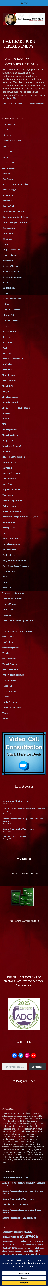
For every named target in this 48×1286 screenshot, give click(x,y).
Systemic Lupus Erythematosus (17, 631)
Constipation (8, 233)
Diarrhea (6, 282)
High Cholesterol (10, 402)
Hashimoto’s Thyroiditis (13, 359)
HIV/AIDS (6, 419)
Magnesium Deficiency (13, 490)
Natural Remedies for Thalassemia (18, 829)
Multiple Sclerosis (10, 506)
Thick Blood (7, 642)
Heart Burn (7, 370)
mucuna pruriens (25, 1254)
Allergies (6, 135)
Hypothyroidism (10, 430)
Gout (4, 348)
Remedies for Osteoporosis (15, 836)
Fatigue (5, 304)
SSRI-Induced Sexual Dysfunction (17, 620)
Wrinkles (6, 719)
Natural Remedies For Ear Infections (19, 1218)
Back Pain (6, 173)
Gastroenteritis (9, 332)
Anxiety (5, 146)
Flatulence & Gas (10, 321)
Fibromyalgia (8, 315)
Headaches (7, 364)
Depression (7, 261)
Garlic (5, 1248)
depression (28, 1245)
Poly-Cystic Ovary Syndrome (15, 566)
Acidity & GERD (9, 124)
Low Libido (7, 484)
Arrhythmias (8, 152)
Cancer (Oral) (8, 206)
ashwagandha (10, 1236)
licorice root (34, 1251)
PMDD (5, 577)
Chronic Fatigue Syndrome (14, 222)
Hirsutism (7, 413)
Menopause (7, 495)
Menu (25, 3)
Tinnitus (6, 653)
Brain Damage (9, 190)
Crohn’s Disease (9, 255)
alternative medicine (12, 1232)
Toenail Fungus (9, 664)
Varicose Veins (9, 691)
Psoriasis (6, 588)
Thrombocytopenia (11, 648)
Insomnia (6, 451)
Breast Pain (7, 195)
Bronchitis (7, 201)
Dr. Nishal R (20, 104)
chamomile (38, 1241)
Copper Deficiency (11, 250)
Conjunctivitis (8, 228)
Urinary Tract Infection (13, 675)
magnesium (9, 1254)
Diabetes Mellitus (10, 266)
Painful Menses (9, 550)
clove (4, 1245)
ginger (13, 1248)
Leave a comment (36, 104)
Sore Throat (8, 609)
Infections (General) (11, 446)
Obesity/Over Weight (11, 511)
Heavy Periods (9, 381)
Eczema (6, 293)
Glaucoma (7, 342)
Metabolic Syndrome (12, 500)
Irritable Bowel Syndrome (14, 457)
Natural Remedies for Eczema (16, 801)
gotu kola (33, 1248)
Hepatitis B (7, 386)
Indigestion (7, 440)
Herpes (5, 391)
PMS (4, 582)
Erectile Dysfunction (11, 299)
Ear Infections (9, 288)
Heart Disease (8, 375)
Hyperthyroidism (10, 435)
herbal (41, 1248)
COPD (5, 244)
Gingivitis (6, 337)
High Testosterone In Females (16, 408)
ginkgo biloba (23, 1248)
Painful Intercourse (11, 544)
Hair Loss (6, 353)
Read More (13, 98)
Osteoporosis (8, 528)
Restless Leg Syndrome (13, 593)
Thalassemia (8, 637)
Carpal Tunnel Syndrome (13, 212)
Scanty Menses (9, 604)
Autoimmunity (9, 168)
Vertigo (5, 697)
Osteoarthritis (9, 522)
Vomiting (6, 713)
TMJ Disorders (9, 659)
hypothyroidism (21, 1251)
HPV (4, 424)
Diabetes (39, 1245)
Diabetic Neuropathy (12, 272)
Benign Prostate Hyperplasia (15, 184)
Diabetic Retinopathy (12, 277)
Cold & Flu (7, 239)
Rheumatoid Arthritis (12, 599)
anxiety (28, 1232)
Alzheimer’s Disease (11, 141)
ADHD (5, 130)
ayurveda (29, 1236)
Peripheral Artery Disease (14, 560)
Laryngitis (7, 468)
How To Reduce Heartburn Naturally (20, 61)
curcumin (18, 1245)
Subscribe (37, 1066)
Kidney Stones (9, 462)
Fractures (7, 326)
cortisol (10, 1245)
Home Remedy (8, 1251)
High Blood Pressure (11, 397)
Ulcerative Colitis (10, 669)
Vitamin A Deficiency (11, 708)
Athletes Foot (8, 162)
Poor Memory (8, 571)
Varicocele (7, 686)
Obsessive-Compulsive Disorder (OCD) (20, 517)
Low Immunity (9, 479)
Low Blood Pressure (11, 473)
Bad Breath (7, 179)
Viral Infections (9, 702)
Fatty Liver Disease (11, 310)
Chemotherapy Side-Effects (15, 217)
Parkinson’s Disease (11, 539)
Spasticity (7, 615)
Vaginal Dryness (9, 680)
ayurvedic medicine (16, 1241)
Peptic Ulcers (8, 555)
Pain (4, 533)
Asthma (5, 157)
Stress (5, 626)
